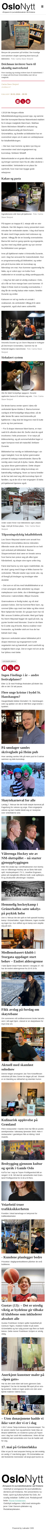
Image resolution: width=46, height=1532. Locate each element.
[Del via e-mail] (28, 101)
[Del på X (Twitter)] (22, 101)
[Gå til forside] (19, 6)
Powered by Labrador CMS (23, 1528)
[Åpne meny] (42, 7)
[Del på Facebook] (17, 101)
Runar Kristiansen (17, 1500)
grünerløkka (9, 661)
